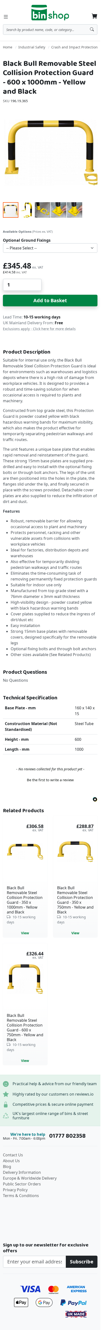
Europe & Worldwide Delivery (30, 1178)
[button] (27, 210)
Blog (7, 1166)
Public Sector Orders (22, 1184)
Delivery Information (22, 1172)
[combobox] (50, 29)
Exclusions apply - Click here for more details (39, 328)
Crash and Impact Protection (74, 47)
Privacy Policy (15, 1189)
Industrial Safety (31, 47)
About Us (11, 1160)
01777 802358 (67, 1136)
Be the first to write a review (50, 779)
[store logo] (50, 12)
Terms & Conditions (21, 1195)
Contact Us (13, 1155)
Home (7, 47)
